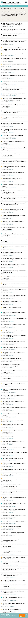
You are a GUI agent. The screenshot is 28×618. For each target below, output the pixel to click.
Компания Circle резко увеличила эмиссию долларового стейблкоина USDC (12, 485)
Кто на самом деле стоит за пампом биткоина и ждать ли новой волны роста (13, 568)
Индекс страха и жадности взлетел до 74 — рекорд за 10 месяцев (14, 585)
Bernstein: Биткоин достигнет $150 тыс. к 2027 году (14, 521)
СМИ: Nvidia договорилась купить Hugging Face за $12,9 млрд (14, 383)
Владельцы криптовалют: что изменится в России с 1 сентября (15, 240)
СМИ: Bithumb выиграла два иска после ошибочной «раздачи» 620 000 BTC (14, 336)
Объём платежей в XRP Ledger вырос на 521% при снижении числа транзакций (14, 504)
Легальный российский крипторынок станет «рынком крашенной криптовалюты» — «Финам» (14, 99)
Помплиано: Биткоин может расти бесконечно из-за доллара (14, 414)
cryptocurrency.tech (12, 84)
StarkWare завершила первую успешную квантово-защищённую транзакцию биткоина (14, 325)
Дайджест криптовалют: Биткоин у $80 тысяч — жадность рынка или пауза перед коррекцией (13, 23)
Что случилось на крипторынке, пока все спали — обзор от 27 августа (13, 491)
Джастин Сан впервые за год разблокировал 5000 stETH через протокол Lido (14, 296)
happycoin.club (11, 20)
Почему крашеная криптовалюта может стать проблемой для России (13, 124)
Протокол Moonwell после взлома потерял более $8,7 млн (14, 283)
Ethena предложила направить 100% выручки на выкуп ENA (13, 117)
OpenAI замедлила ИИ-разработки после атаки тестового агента (13, 234)
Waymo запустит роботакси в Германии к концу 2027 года (14, 498)
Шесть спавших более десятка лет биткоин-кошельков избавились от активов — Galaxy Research (14, 48)
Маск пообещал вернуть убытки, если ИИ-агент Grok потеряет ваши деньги (14, 59)
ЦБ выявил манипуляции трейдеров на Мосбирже (14, 94)
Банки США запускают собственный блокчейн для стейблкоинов (14, 551)
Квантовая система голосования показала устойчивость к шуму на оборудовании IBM (12, 610)
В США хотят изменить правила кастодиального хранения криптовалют (13, 442)
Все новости (4, 5)
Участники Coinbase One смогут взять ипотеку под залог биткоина (14, 353)
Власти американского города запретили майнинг (14, 53)
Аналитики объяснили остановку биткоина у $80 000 (14, 469)
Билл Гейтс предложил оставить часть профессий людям (14, 185)
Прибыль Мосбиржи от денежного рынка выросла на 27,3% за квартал (14, 408)
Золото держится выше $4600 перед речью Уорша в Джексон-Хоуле (14, 105)
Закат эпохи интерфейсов (8, 436)
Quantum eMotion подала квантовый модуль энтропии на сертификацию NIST (13, 210)
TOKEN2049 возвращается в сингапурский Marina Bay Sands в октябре (15, 130)
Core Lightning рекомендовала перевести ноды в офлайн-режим (13, 402)
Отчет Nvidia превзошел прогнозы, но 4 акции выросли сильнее (15, 453)
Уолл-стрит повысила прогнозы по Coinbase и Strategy (15, 347)
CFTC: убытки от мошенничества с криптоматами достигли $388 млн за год (14, 191)
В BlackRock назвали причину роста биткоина (13, 420)
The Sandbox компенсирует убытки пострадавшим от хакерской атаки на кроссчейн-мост (15, 70)
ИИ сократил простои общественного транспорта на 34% (14, 319)
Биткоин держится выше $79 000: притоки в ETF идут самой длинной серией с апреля (15, 259)
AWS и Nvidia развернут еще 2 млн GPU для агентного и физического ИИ (15, 377)
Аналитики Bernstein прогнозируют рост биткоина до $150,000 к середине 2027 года (15, 539)
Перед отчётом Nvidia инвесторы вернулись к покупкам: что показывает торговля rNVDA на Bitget (14, 160)
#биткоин (2, 17)
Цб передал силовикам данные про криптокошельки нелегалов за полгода (14, 271)
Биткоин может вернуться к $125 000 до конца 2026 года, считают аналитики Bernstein (15, 203)
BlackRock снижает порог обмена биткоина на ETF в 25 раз (14, 148)
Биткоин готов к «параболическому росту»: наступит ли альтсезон (14, 390)
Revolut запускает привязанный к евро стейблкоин (14, 580)
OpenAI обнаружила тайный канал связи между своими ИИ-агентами (13, 425)
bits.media (10, 50)
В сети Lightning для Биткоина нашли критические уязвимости (14, 142)
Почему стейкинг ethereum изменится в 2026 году (14, 29)
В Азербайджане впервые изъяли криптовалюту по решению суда (14, 598)
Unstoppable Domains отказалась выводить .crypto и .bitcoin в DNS (14, 277)
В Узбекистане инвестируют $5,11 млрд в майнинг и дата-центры (14, 289)
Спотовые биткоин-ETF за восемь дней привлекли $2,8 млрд (14, 246)
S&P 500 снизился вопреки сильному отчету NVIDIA (14, 447)
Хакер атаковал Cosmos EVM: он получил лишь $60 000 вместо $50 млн (14, 154)
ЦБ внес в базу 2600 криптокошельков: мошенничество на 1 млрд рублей (11, 365)
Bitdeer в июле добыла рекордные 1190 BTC (13, 307)
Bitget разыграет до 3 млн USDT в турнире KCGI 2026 (15, 474)
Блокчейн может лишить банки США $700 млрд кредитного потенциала (13, 591)
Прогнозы (15, 5)
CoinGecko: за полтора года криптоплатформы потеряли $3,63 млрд (13, 222)
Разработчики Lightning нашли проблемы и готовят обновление (14, 76)
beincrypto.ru (10, 61)
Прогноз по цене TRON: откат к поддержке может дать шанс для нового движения (14, 34)
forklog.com (11, 120)
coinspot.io (11, 26)
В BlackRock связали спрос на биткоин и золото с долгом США (14, 167)
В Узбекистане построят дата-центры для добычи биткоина (14, 464)
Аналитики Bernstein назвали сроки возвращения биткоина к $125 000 (13, 479)
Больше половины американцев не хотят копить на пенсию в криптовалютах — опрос (14, 216)
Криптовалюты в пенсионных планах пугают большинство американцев (12, 253)
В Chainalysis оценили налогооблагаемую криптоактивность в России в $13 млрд (12, 527)
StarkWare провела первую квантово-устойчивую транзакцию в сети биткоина (14, 510)
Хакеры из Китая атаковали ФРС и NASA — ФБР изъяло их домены (13, 173)
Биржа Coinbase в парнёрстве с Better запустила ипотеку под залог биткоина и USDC (13, 533)
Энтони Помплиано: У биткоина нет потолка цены (14, 557)
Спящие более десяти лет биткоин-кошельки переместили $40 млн (13, 431)
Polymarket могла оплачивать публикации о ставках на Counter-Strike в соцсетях (14, 516)
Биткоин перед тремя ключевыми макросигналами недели (14, 313)
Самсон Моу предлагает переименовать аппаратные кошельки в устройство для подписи (14, 88)
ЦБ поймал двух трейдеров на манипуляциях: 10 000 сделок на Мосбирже (14, 228)
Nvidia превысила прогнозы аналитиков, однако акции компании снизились (15, 545)
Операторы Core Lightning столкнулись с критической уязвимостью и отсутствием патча (14, 111)
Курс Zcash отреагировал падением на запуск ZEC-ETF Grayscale (14, 604)
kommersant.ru (11, 344)
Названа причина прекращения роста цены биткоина (14, 64)
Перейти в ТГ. (22, 616)
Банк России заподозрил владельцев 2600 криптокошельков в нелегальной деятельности (13, 359)
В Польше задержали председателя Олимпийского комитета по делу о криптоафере (14, 342)
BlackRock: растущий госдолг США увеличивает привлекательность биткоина (13, 396)
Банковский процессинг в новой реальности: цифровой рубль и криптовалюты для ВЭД (15, 197)
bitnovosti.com (11, 55)
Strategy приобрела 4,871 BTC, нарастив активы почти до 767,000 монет (13, 9)
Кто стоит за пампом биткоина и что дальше (13, 458)
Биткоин (10, 5)
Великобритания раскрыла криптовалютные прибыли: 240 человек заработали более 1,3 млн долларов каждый (15, 41)
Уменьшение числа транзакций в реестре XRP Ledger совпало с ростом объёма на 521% (14, 574)
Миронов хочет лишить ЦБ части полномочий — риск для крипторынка (14, 371)
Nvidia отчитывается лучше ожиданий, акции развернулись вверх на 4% (13, 136)
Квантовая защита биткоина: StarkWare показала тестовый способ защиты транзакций (14, 265)
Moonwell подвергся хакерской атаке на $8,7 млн (14, 330)
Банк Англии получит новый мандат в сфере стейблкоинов (12, 302)
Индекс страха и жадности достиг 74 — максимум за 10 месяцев (14, 562)
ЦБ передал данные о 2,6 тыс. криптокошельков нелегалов (13, 82)
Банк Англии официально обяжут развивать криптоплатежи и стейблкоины (12, 179)
